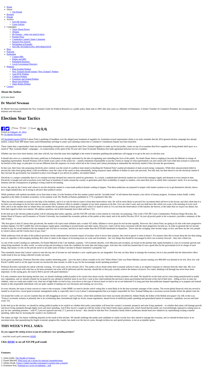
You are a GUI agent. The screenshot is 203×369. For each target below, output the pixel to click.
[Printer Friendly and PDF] (23, 129)
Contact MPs (17, 56)
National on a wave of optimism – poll (34, 365)
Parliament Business (21, 61)
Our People (17, 12)
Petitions (10, 66)
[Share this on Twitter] (7, 129)
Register (10, 14)
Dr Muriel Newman (13, 134)
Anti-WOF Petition (20, 74)
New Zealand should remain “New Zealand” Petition (35, 71)
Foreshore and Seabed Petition (25, 79)
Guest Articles (18, 24)
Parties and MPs (19, 59)
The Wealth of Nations (25, 358)
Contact (10, 86)
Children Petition (19, 76)
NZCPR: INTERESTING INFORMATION (31, 47)
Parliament (11, 54)
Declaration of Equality (22, 44)
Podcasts (10, 52)
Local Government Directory (24, 64)
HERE (33, 336)
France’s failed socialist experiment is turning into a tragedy (42, 363)
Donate (10, 17)
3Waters (15, 32)
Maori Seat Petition (20, 81)
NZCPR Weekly (19, 22)
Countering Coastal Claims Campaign (28, 39)
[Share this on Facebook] (3, 129)
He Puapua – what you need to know (28, 34)
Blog (9, 49)
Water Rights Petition (21, 84)
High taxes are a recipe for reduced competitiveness (40, 360)
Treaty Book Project (21, 29)
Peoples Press (18, 37)
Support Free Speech (21, 42)
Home (9, 7)
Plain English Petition (21, 69)
